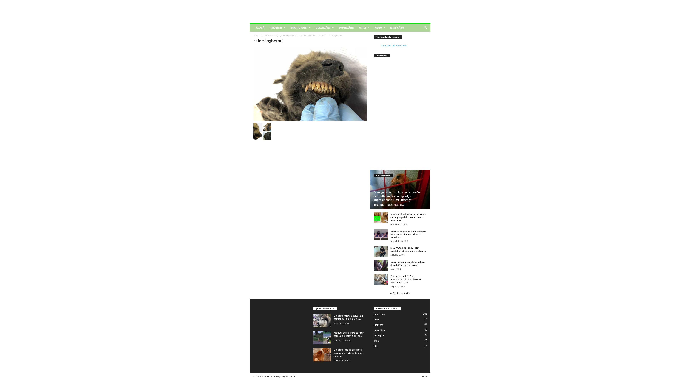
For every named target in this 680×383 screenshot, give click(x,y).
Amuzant (276, 27)
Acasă (260, 27)
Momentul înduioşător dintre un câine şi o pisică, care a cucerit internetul (408, 217)
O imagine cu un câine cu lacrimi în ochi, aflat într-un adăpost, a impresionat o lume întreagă (396, 196)
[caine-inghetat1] (310, 84)
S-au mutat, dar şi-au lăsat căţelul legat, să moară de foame (408, 249)
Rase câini (397, 27)
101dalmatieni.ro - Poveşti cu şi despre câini (277, 376)
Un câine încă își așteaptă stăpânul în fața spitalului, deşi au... (348, 353)
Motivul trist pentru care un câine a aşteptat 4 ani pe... (349, 334)
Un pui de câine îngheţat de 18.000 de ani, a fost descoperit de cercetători (293, 35)
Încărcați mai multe (399, 293)
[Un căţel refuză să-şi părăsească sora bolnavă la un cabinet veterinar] (381, 234)
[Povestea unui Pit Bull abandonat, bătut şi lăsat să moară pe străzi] (381, 279)
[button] (425, 28)
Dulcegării (323, 27)
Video (378, 27)
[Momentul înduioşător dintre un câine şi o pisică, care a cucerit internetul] (381, 217)
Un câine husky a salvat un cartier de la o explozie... (348, 317)
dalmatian (378, 204)
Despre (424, 376)
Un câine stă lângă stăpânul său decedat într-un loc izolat (407, 263)
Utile (362, 27)
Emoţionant (298, 27)
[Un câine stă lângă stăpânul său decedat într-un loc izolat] (381, 265)
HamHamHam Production (394, 45)
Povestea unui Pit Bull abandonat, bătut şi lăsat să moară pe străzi (405, 279)
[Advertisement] (366, 12)
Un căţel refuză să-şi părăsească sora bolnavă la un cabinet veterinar (408, 234)
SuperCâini (346, 27)
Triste (376, 341)
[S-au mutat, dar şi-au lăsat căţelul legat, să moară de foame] (381, 251)
